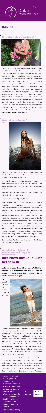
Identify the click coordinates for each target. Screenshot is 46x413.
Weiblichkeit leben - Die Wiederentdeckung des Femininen (16, 252)
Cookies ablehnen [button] (27, 393)
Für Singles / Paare (36, 7)
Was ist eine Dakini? (14, 119)
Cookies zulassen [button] (38, 393)
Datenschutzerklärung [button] (11, 410)
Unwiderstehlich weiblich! (18, 37)
